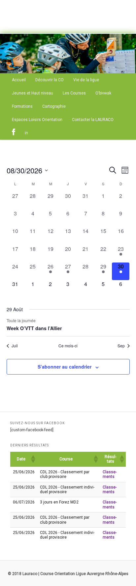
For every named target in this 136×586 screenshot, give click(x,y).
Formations (22, 106)
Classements (110, 474)
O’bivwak (103, 93)
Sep (121, 345)
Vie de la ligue (86, 80)
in (26, 133)
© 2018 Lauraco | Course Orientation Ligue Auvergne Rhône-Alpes (68, 573)
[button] (33, 459)
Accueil (19, 80)
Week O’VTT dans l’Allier (34, 328)
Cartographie (54, 106)
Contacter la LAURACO (93, 119)
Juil (15, 345)
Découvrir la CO (49, 80)
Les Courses (74, 93)
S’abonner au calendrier (64, 366)
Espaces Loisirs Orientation (37, 119)
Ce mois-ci (68, 345)
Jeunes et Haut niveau (32, 93)
